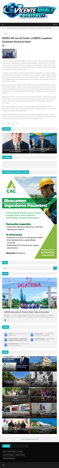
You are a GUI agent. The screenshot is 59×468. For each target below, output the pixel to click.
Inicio (4, 451)
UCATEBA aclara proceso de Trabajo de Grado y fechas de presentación (26, 312)
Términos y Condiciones (8, 458)
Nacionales (5, 33)
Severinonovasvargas (40, 338)
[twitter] (8, 123)
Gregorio (11, 333)
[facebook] (4, 123)
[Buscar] (56, 24)
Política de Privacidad (8, 454)
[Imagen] (29, 293)
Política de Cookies (20, 454)
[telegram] (17, 123)
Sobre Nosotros (11, 451)
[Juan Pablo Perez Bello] (3, 45)
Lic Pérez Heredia (39, 333)
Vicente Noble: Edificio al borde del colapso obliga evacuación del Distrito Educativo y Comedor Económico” (30, 28)
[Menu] (2, 24)
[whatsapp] (13, 123)
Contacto (20, 451)
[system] (54, 24)
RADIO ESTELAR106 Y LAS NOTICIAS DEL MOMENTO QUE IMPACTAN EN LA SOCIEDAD (18, 340)
